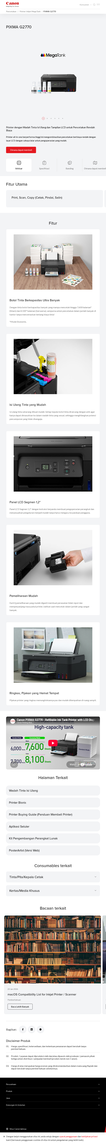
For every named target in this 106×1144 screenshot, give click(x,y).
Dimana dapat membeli (21, 150)
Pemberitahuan (14, 1000)
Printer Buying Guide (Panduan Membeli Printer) (40, 814)
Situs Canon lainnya (18, 1129)
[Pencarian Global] (94, 5)
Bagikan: (11, 1029)
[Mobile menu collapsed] (98, 4)
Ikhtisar (18, 168)
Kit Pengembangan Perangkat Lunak (33, 838)
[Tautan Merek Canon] (12, 4)
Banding (70, 168)
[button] (43, 118)
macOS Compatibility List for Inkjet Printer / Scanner (42, 994)
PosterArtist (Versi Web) (24, 850)
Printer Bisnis (17, 802)
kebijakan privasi (89, 1136)
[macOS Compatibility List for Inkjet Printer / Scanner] (52, 965)
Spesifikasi (44, 168)
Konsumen (84, 5)
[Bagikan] (23, 1029)
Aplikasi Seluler (19, 826)
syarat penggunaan (68, 1136)
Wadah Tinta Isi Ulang (23, 790)
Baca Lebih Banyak (20, 1006)
